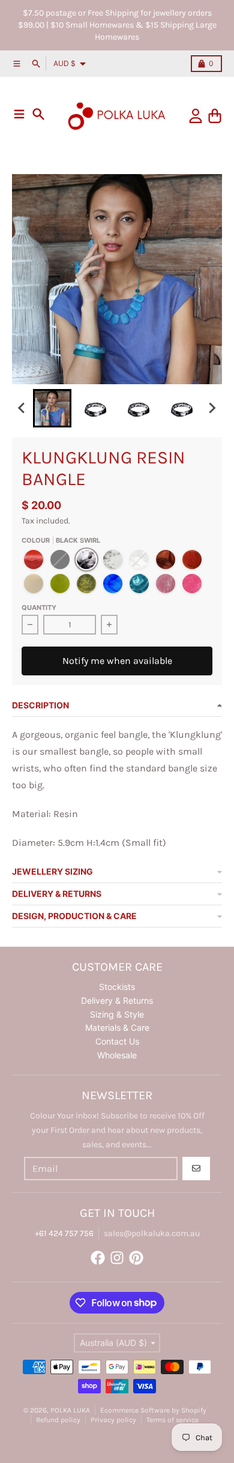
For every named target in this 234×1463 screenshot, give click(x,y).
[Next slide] (211, 408)
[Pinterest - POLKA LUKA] (136, 1257)
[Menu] (19, 114)
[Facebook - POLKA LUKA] (98, 1257)
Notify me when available (117, 660)
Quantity (39, 607)
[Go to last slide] (22, 408)
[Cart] (215, 116)
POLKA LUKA (70, 1410)
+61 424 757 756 (64, 1233)
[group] (52, 408)
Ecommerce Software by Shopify (153, 1410)
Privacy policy (113, 1420)
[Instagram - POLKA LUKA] (117, 1257)
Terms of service (172, 1420)
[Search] (38, 114)
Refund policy (58, 1420)
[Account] (195, 116)
